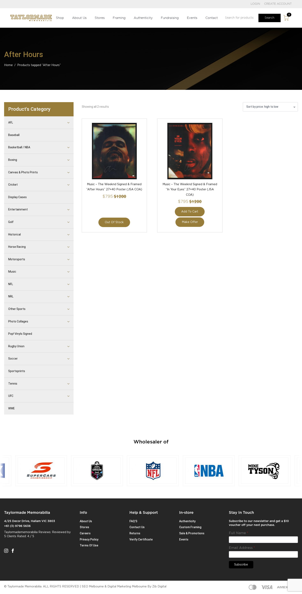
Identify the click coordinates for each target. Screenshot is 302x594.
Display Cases (17, 197)
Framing (119, 17)
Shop (60, 17)
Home (8, 65)
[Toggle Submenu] (63, 123)
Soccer (13, 358)
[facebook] (13, 551)
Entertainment (18, 209)
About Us (79, 17)
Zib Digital (159, 586)
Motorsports (16, 259)
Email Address (242, 547)
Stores (100, 17)
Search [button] (269, 17)
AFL (10, 122)
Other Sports (16, 309)
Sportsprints (16, 371)
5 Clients (10, 536)
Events (192, 17)
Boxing (12, 159)
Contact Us (137, 527)
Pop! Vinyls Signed (20, 333)
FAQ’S (133, 521)
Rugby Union (16, 346)
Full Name (238, 533)
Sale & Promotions (191, 533)
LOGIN (255, 3)
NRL (10, 296)
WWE (11, 408)
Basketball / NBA (19, 147)
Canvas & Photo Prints (23, 172)
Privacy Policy (89, 539)
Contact (211, 17)
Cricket (13, 184)
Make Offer (190, 222)
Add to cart (189, 211)
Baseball (14, 135)
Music (12, 271)
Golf (11, 222)
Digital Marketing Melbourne (127, 586)
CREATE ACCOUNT (278, 3)
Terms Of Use (89, 545)
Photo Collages (18, 321)
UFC (10, 396)
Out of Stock (114, 222)
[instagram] (6, 551)
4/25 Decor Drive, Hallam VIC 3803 (29, 521)
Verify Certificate (141, 539)
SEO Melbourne (93, 586)
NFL (10, 284)
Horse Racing (17, 246)
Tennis (12, 383)
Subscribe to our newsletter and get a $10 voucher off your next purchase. (259, 523)
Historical (14, 234)
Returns (134, 533)
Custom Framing (190, 527)
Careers (85, 533)
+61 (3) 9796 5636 (17, 526)
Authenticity (143, 17)
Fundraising (170, 17)
